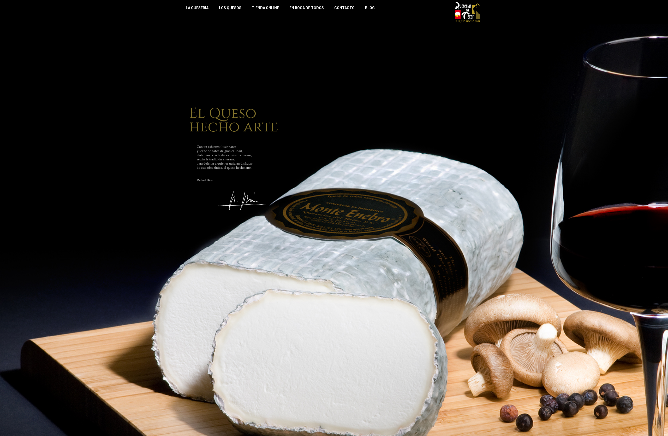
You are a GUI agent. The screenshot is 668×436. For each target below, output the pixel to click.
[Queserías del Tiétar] (467, 12)
